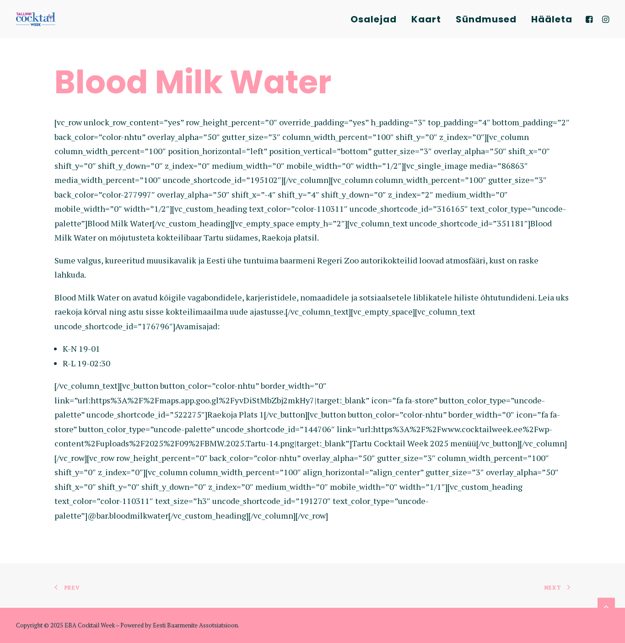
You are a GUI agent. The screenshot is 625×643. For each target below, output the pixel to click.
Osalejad (373, 19)
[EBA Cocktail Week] (35, 19)
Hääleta (551, 19)
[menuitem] (373, 19)
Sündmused (486, 19)
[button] (590, 19)
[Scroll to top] (606, 605)
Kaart (426, 19)
